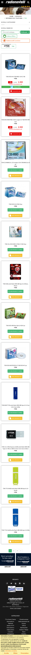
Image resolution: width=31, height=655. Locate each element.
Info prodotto (16, 175)
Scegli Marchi (15, 28)
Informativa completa (11, 651)
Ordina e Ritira (10, 36)
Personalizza (24, 653)
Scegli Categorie (15, 22)
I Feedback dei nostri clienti (15, 6)
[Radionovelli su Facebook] (7, 583)
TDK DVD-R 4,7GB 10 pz (15, 204)
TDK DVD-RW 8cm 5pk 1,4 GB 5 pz (15, 325)
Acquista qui (17, 91)
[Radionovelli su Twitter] (11, 583)
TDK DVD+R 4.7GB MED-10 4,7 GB (15, 76)
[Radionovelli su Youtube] (15, 583)
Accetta (6, 653)
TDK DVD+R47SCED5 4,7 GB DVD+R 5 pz (15, 365)
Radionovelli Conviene (13, 40)
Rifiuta (15, 653)
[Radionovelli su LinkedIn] (24, 583)
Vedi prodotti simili (16, 170)
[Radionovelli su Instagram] (19, 583)
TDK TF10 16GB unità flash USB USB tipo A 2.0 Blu (16, 530)
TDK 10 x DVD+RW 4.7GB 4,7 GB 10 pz (15, 244)
